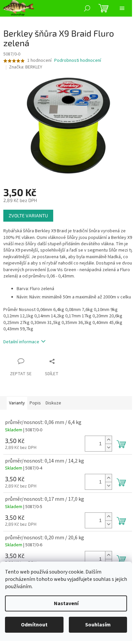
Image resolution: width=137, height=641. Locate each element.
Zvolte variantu (28, 215)
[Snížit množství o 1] (108, 447)
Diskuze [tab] (53, 403)
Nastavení (66, 603)
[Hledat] (87, 8)
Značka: (25, 67)
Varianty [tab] (17, 403)
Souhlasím (98, 624)
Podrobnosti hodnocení (77, 60)
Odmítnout (34, 624)
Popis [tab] (35, 403)
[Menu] (122, 8)
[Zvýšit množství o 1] (108, 440)
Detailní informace (21, 342)
